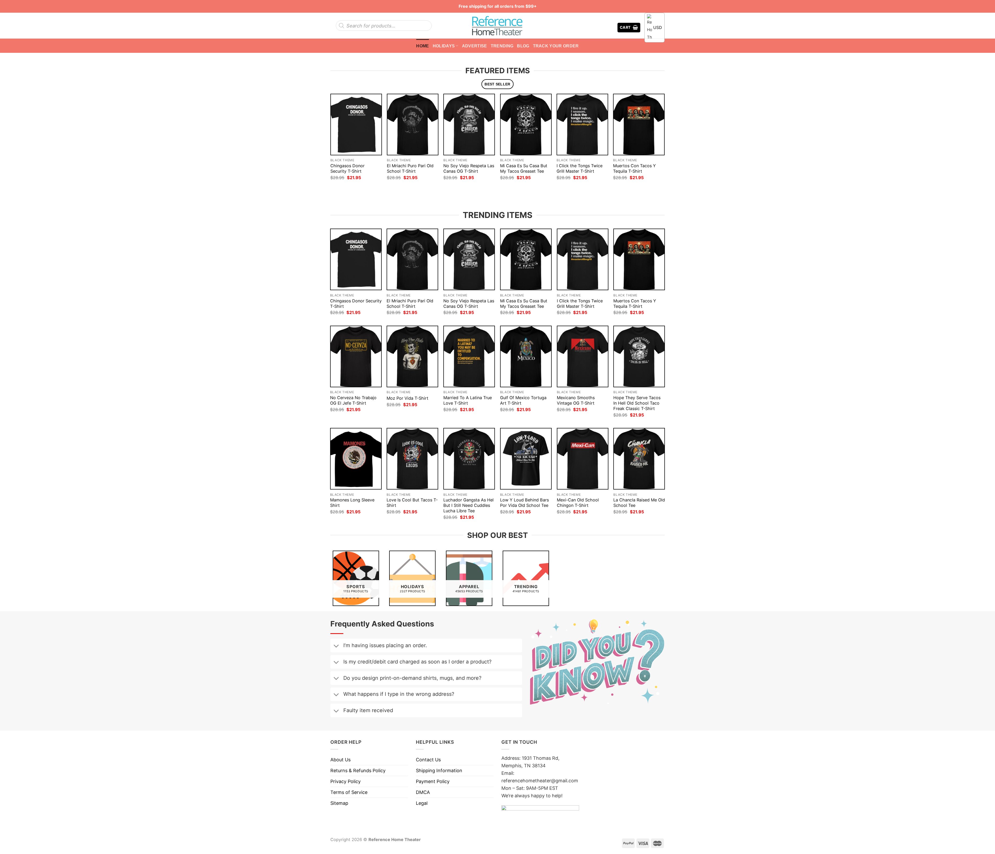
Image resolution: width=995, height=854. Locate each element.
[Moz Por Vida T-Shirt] (412, 356)
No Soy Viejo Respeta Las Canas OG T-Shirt (468, 168)
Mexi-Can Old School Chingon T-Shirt (578, 502)
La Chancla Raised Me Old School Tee (639, 502)
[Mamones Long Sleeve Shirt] (356, 458)
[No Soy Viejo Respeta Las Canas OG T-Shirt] (469, 124)
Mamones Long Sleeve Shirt (352, 502)
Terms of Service (348, 792)
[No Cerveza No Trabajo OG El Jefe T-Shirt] (356, 356)
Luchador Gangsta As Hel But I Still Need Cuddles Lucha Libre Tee (468, 505)
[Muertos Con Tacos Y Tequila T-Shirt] (639, 124)
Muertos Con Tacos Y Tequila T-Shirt (634, 168)
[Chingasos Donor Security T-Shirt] (356, 124)
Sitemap (339, 803)
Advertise (474, 45)
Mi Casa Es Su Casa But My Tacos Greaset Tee (523, 168)
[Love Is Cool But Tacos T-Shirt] (412, 458)
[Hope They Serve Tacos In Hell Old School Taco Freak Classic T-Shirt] (639, 356)
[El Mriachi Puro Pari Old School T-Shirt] (412, 124)
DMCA (423, 792)
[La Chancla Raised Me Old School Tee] (639, 458)
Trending (502, 45)
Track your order (556, 45)
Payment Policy (433, 781)
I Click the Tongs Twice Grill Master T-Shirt (579, 168)
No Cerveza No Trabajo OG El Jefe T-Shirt (353, 400)
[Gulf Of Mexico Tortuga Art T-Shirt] (526, 356)
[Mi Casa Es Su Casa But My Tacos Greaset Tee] (526, 124)
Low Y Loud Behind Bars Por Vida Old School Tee (524, 502)
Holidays (444, 45)
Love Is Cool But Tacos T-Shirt (412, 502)
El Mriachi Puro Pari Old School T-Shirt (410, 168)
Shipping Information (439, 770)
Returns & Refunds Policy (358, 770)
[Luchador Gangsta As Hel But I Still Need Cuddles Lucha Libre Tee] (469, 458)
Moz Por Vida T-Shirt (407, 398)
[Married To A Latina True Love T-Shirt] (469, 356)
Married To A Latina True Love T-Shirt (467, 400)
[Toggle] (336, 646)
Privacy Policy (345, 781)
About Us (340, 759)
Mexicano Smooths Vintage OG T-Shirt (576, 400)
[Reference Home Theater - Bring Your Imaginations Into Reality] (497, 26)
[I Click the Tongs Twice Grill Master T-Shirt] (582, 124)
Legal (422, 803)
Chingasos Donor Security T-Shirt (347, 168)
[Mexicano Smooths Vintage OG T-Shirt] (582, 356)
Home (422, 45)
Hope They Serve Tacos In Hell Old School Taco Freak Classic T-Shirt (636, 403)
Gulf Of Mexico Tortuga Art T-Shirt (523, 400)
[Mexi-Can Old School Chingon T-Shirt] (582, 458)
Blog (523, 45)
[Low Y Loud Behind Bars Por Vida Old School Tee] (526, 458)
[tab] (497, 84)
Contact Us (428, 759)
